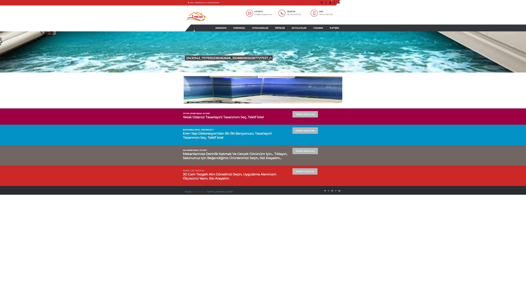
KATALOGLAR (302, 30)
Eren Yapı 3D (199, 197)
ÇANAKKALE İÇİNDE (224, 197)
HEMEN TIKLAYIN (305, 177)
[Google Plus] (334, 3)
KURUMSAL (247, 30)
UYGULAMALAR (266, 30)
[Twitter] (322, 3)
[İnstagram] (330, 3)
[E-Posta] (339, 3)
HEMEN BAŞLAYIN (305, 119)
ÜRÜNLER (285, 30)
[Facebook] (326, 3)
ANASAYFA (229, 30)
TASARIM (320, 30)
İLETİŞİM (335, 30)
